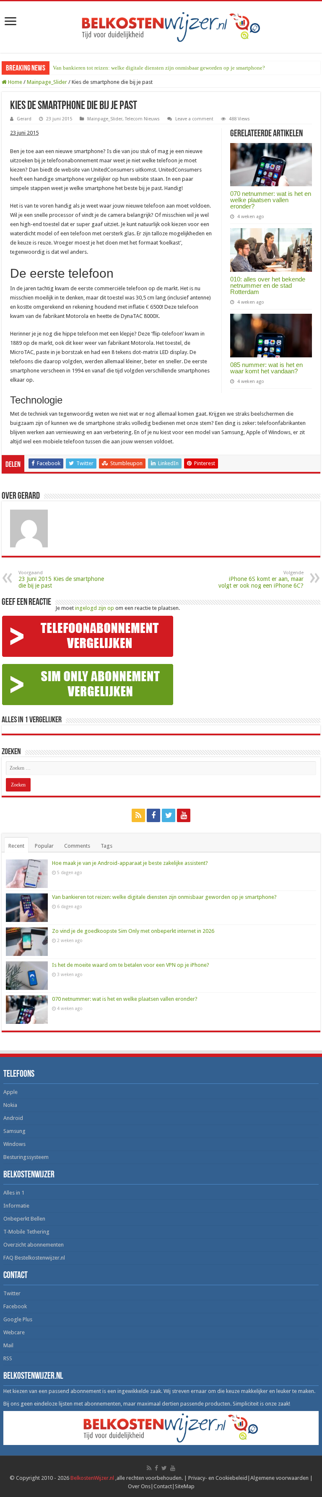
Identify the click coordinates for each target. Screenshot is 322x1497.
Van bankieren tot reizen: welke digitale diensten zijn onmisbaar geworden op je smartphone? (159, 68)
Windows (14, 1144)
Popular (44, 846)
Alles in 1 (13, 1193)
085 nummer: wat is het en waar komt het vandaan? (266, 368)
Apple (10, 1092)
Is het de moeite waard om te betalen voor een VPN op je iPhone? (130, 965)
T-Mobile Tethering (26, 1232)
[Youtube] (183, 815)
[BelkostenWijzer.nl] (161, 26)
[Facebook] (153, 815)
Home (14, 82)
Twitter (12, 1293)
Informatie (16, 1206)
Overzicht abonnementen (33, 1245)
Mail (8, 1345)
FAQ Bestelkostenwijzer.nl (34, 1258)
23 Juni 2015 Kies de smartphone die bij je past (61, 579)
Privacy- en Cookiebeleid (217, 1478)
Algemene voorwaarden (279, 1478)
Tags (106, 846)
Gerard (24, 119)
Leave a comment (194, 119)
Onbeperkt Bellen (24, 1219)
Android (13, 1118)
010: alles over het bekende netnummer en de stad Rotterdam (267, 285)
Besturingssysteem (26, 1157)
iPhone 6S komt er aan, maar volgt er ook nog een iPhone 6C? (261, 579)
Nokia (10, 1105)
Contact (162, 1486)
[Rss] (138, 815)
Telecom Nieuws (142, 119)
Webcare (14, 1332)
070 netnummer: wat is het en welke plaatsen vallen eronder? (270, 200)
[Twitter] (168, 815)
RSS (7, 1358)
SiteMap (185, 1486)
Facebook (15, 1306)
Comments (77, 846)
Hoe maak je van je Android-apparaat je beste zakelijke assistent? (130, 863)
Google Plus (17, 1319)
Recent (16, 846)
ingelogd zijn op (94, 608)
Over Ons (139, 1486)
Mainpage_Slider (47, 82)
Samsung (14, 1131)
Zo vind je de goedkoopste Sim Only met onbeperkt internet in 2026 (133, 931)
